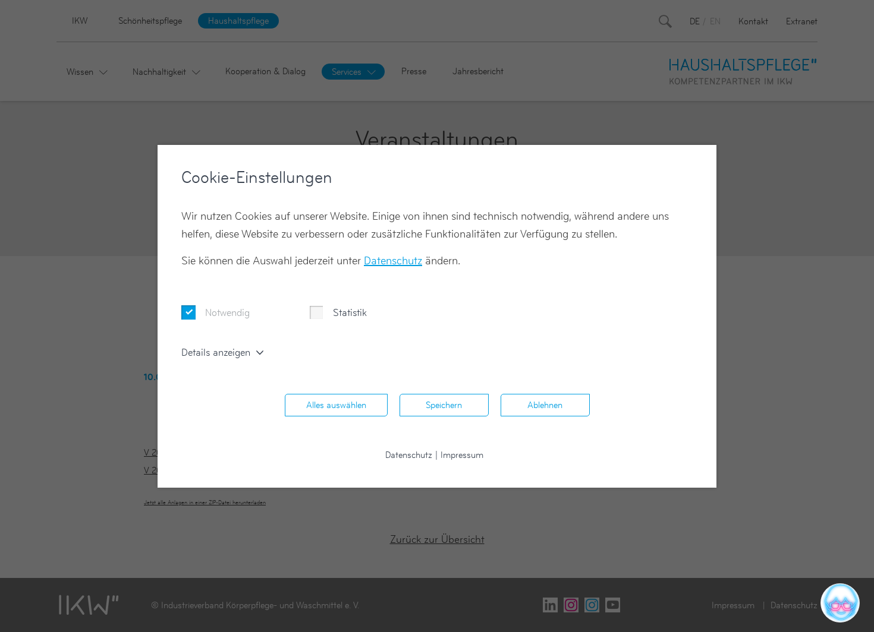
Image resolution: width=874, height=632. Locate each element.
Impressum (462, 454)
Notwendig (227, 312)
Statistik (350, 312)
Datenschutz (393, 260)
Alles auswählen (336, 405)
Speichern (444, 405)
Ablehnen (544, 405)
